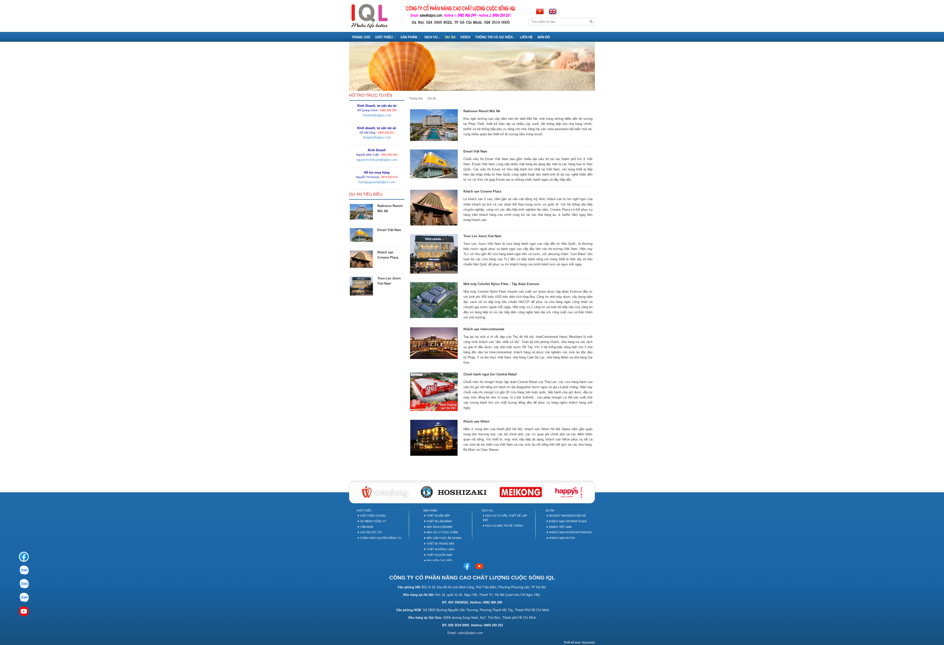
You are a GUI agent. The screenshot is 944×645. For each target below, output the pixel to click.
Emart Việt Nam (389, 230)
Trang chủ (416, 98)
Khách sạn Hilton (476, 421)
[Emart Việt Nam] (361, 235)
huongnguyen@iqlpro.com (376, 182)
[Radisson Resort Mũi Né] (361, 212)
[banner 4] (572, 492)
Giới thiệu (384, 37)
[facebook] (24, 557)
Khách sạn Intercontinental (483, 329)
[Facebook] (467, 566)
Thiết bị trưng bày (440, 543)
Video (465, 37)
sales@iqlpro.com (470, 633)
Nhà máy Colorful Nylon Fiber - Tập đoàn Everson (501, 284)
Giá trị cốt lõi (371, 532)
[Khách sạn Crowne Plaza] (361, 259)
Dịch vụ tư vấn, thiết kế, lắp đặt (505, 517)
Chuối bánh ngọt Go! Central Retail (490, 374)
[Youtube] (479, 566)
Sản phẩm (408, 37)
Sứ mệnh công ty (373, 521)
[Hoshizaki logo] (454, 492)
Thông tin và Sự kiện (494, 37)
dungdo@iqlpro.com (377, 137)
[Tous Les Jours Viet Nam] (361, 286)
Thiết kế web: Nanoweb (579, 642)
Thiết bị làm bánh (439, 521)
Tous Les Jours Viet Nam (482, 236)
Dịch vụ (431, 37)
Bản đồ (544, 37)
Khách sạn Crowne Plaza (482, 191)
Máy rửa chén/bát (440, 526)
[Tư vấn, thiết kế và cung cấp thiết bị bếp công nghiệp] (369, 15)
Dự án (450, 37)
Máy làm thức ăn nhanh (444, 537)
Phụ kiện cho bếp (439, 560)
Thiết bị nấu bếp (438, 515)
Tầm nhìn (366, 526)
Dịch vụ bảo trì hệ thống (504, 525)
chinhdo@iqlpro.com (376, 115)
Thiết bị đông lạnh (441, 549)
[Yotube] (24, 611)
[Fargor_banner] (521, 492)
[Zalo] (24, 570)
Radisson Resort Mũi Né (481, 111)
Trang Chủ (361, 37)
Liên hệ (526, 37)
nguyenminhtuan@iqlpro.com (377, 160)
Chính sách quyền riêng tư (380, 537)
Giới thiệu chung (373, 515)
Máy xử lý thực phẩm (442, 532)
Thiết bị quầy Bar (439, 554)
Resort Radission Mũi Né (567, 515)
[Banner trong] (472, 66)
